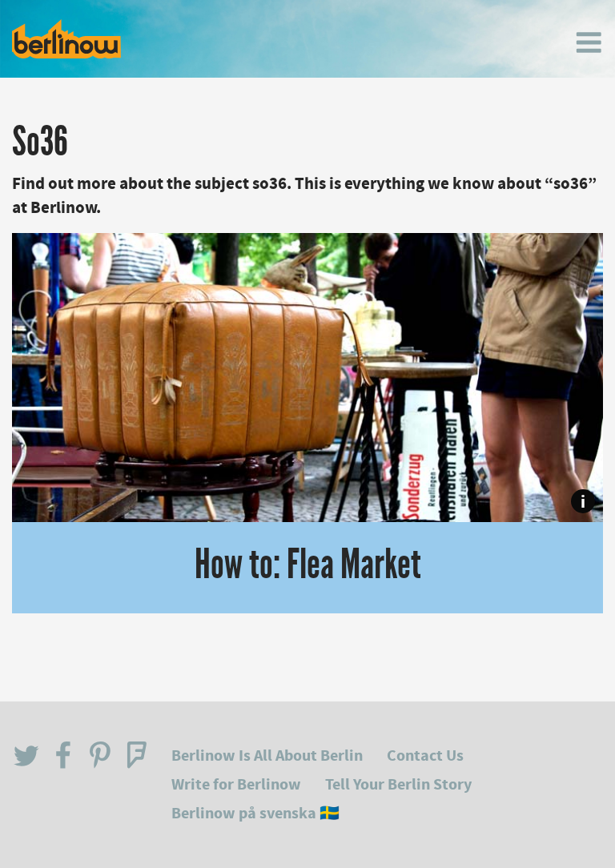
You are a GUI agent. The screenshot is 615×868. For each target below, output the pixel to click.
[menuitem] (588, 42)
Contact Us (425, 755)
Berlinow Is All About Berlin (267, 755)
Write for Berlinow (236, 784)
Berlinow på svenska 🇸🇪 (255, 813)
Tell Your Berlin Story (398, 784)
